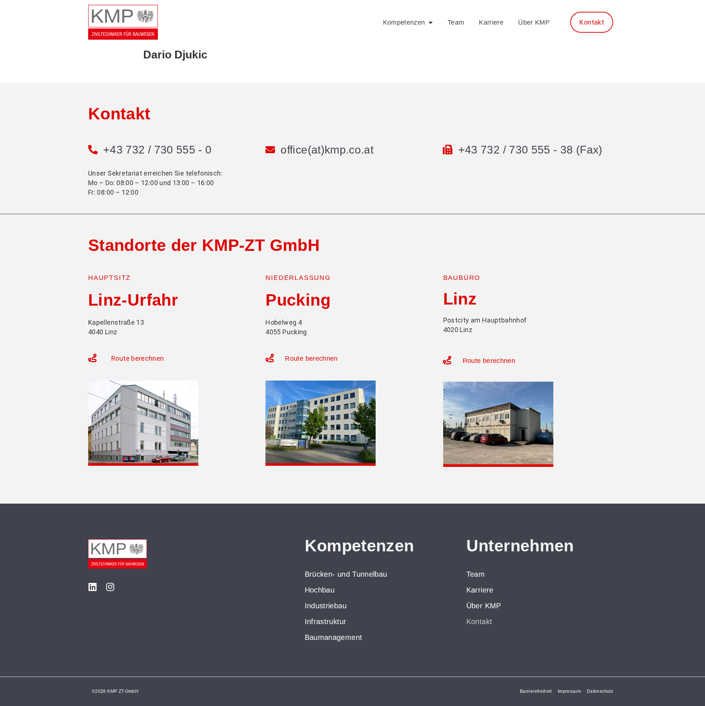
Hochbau (320, 590)
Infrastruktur (326, 621)
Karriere (491, 22)
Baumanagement (333, 637)
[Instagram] (110, 586)
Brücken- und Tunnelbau (346, 574)
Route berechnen (137, 358)
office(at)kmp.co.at (327, 150)
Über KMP (534, 22)
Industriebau (326, 606)
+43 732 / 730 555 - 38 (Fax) (530, 150)
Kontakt (479, 621)
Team (456, 22)
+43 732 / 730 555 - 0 (157, 150)
